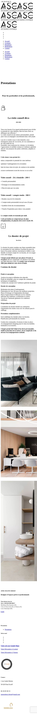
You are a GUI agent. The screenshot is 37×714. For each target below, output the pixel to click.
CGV (2, 612)
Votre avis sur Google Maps (10, 646)
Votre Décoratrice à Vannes (9, 652)
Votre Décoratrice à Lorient (9, 649)
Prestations (8, 629)
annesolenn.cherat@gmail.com (10, 694)
